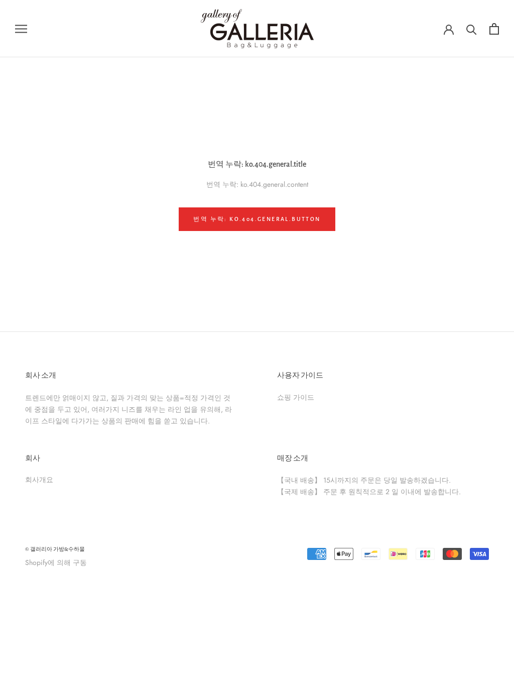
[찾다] (471, 29)
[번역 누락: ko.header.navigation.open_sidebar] (21, 28)
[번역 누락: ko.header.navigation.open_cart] (494, 29)
